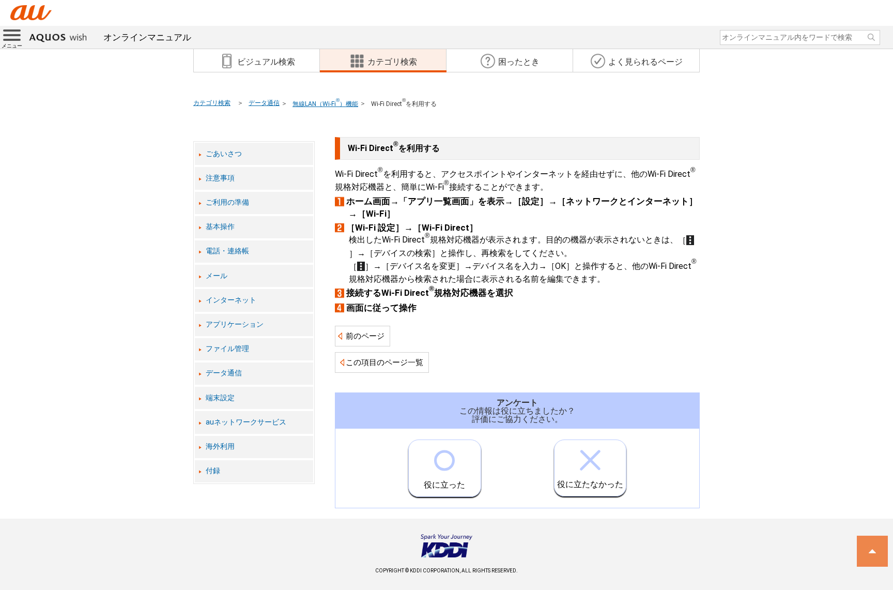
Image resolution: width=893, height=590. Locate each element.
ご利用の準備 (227, 202)
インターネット (231, 300)
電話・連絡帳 (227, 251)
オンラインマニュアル (147, 37)
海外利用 (220, 446)
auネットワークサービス (246, 422)
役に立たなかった (590, 484)
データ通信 (264, 103)
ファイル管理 (227, 348)
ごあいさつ (224, 153)
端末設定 (220, 398)
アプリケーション (235, 324)
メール (216, 275)
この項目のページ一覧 (384, 362)
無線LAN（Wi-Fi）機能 (325, 104)
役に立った (444, 485)
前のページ (365, 336)
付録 (213, 470)
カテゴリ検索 (211, 103)
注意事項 (220, 178)
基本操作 (220, 226)
